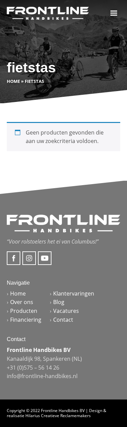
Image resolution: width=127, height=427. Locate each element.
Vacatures (66, 311)
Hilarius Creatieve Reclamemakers (58, 416)
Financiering (25, 319)
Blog (58, 302)
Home (13, 81)
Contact (63, 319)
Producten (23, 311)
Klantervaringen (73, 293)
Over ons (21, 302)
